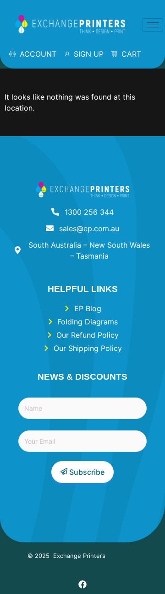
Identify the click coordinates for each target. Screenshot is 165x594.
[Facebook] (82, 584)
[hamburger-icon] (153, 25)
